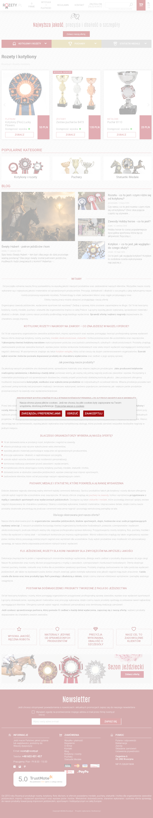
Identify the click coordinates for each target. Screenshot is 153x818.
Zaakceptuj (93, 413)
